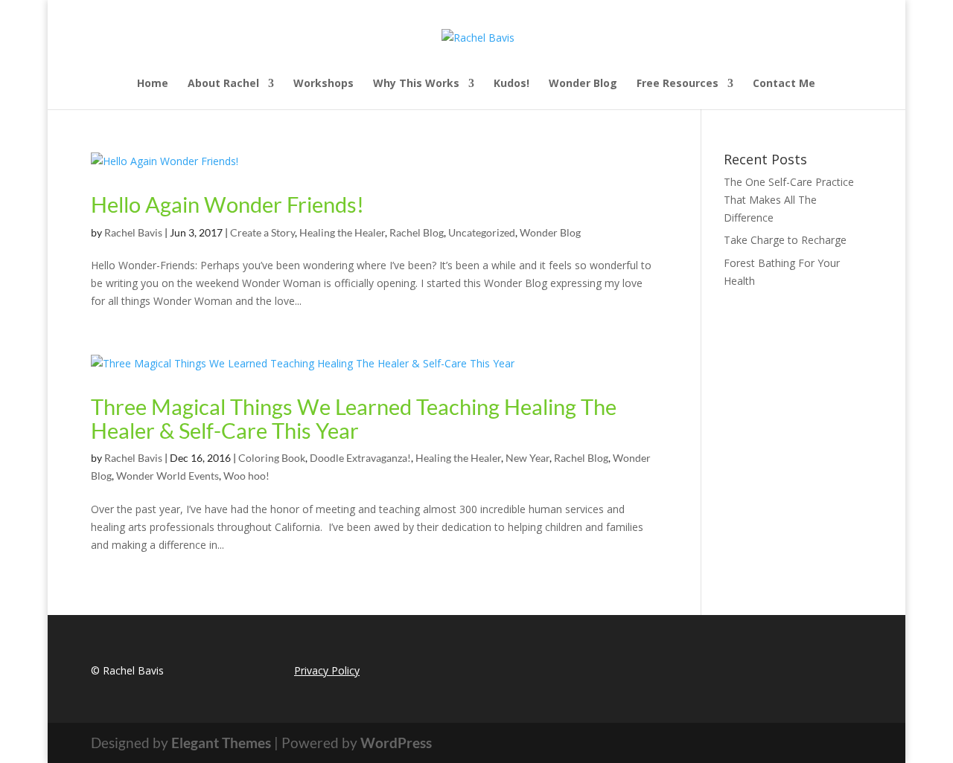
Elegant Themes (221, 742)
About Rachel (223, 84)
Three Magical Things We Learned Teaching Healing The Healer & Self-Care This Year (353, 418)
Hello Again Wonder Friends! (227, 204)
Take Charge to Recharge (785, 240)
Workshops (323, 84)
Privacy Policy (327, 670)
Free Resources (677, 84)
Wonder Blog (583, 84)
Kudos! (511, 84)
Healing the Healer (342, 232)
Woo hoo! (246, 475)
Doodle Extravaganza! (360, 457)
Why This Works (416, 84)
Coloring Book (271, 457)
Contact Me (784, 84)
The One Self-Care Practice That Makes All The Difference (789, 200)
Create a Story (262, 232)
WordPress (396, 742)
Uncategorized (481, 232)
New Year (527, 457)
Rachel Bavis (133, 232)
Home (152, 84)
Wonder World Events (167, 475)
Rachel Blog (416, 232)
